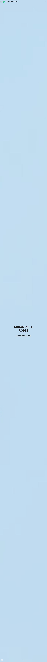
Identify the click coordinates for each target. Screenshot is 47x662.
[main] (23, 331)
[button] (1, 1)
